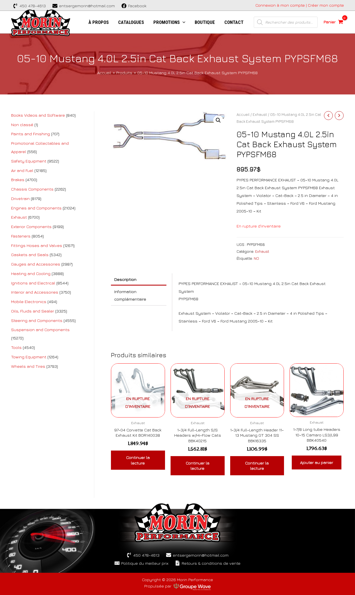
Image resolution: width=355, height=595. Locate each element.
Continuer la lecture (138, 460)
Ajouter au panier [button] (316, 462)
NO (256, 258)
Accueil (243, 114)
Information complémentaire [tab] (130, 295)
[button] (218, 120)
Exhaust (260, 114)
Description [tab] (125, 279)
